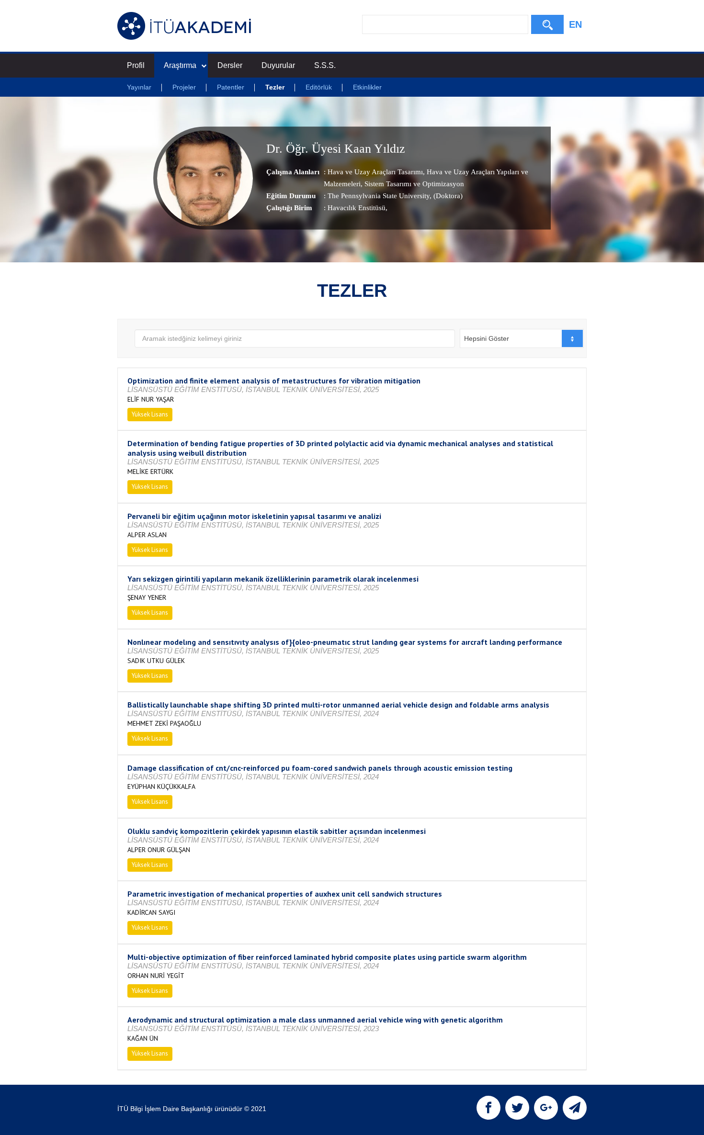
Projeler (184, 87)
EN (575, 24)
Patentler (230, 87)
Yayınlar (139, 87)
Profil (136, 65)
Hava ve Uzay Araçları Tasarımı (375, 172)
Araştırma (180, 65)
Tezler (274, 87)
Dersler (229, 65)
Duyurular (278, 65)
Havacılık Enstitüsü (357, 208)
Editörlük (319, 87)
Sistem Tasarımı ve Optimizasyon (413, 184)
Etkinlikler (367, 87)
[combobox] (522, 338)
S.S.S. (325, 65)
